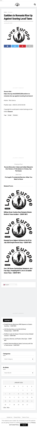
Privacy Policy (17, 417)
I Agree (24, 424)
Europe (9, 115)
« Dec (4, 407)
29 (18, 404)
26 (5, 404)
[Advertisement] (18, 67)
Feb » (8, 407)
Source (10, 111)
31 (27, 404)
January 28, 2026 (8, 23)
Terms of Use (25, 417)
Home (5, 12)
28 (14, 404)
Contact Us (9, 417)
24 (27, 401)
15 (18, 397)
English (7, 284)
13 (9, 397)
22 (18, 401)
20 (9, 401)
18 (31, 397)
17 (27, 397)
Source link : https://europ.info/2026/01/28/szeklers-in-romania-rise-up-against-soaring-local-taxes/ (18, 94)
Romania (10, 12)
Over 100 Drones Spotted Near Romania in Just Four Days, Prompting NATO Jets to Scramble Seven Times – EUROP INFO (18, 271)
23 (22, 401)
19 (5, 401)
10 (27, 393)
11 (31, 393)
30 (22, 404)
